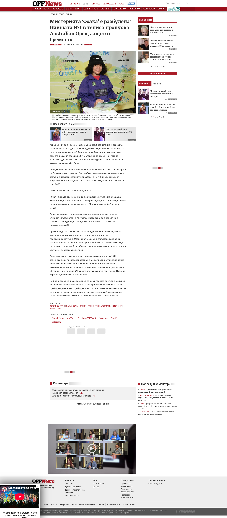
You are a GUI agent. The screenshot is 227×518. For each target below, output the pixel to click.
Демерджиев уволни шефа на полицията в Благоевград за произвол (161, 31)
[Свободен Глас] (174, 9)
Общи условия (127, 480)
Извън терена (149, 9)
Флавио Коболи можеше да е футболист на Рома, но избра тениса (76, 132)
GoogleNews (57, 318)
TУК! (81, 393)
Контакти (69, 480)
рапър (52, 309)
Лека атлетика (119, 9)
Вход (95, 480)
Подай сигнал (128, 504)
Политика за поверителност (127, 490)
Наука (96, 3)
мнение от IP (145, 412)
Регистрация (98, 483)
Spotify (114, 318)
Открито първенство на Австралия (96, 306)
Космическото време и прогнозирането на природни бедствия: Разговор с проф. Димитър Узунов (162, 59)
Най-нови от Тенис (63, 123)
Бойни (87, 9)
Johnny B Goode (147, 395)
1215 (142, 404)
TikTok (90, 318)
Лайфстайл (109, 3)
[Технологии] (131, 4)
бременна (117, 306)
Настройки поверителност (127, 496)
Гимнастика (134, 9)
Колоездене (57, 9)
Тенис (46, 9)
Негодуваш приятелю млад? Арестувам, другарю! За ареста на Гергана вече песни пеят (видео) (161, 45)
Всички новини (157, 73)
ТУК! (94, 396)
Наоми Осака (72, 306)
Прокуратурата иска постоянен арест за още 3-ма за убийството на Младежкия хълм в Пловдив (157, 406)
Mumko (143, 389)
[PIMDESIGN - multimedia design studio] (185, 512)
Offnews (75, 3)
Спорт (86, 3)
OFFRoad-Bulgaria (87, 504)
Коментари (60, 383)
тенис (59, 309)
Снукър (69, 9)
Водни (95, 9)
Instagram (103, 318)
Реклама (69, 483)
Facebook (82, 318)
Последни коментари (155, 384)
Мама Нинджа (113, 504)
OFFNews (55, 44)
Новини (53, 14)
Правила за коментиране (127, 484)
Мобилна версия (72, 495)
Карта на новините (156, 480)
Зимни (78, 9)
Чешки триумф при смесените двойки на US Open (119, 132)
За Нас (96, 487)
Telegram (56, 322)
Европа (161, 9)
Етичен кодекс (155, 483)
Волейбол (105, 9)
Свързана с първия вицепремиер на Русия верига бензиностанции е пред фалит (157, 397)
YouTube (70, 318)
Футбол (38, 9)
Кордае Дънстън (57, 306)
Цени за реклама (73, 487)
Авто (121, 3)
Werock (101, 504)
